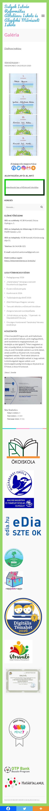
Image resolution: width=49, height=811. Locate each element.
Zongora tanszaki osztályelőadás (21, 311)
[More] (33, 168)
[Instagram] (23, 168)
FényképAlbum (11, 63)
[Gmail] (28, 168)
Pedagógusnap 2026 (15, 277)
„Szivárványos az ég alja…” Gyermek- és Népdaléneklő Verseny (24, 316)
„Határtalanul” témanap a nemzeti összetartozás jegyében (21, 283)
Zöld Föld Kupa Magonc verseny (20, 302)
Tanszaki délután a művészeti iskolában (23, 306)
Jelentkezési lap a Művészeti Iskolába (22, 187)
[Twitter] (18, 168)
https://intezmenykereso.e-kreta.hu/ (20, 260)
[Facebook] (14, 168)
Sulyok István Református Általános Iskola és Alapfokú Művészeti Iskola (21, 15)
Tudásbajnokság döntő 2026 (19, 297)
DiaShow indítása (12, 48)
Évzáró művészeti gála (16, 289)
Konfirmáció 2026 (14, 293)
